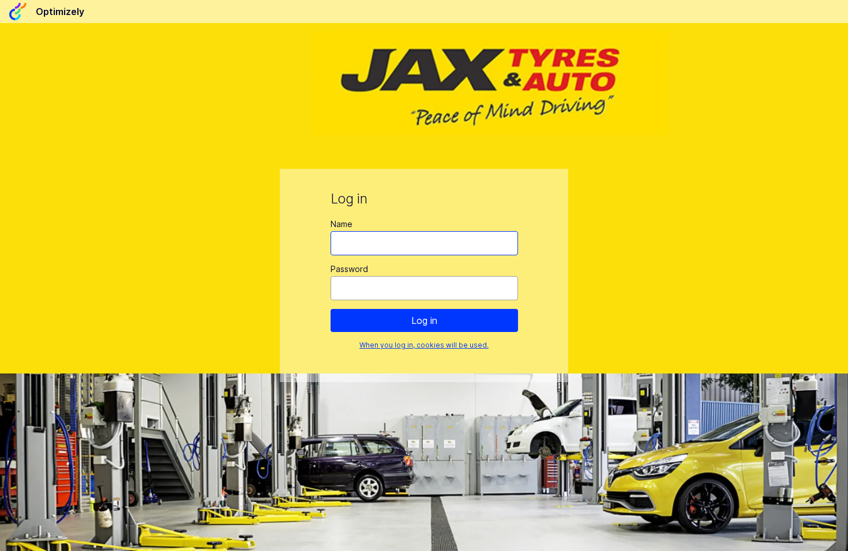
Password (349, 269)
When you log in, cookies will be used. (424, 345)
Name (341, 224)
